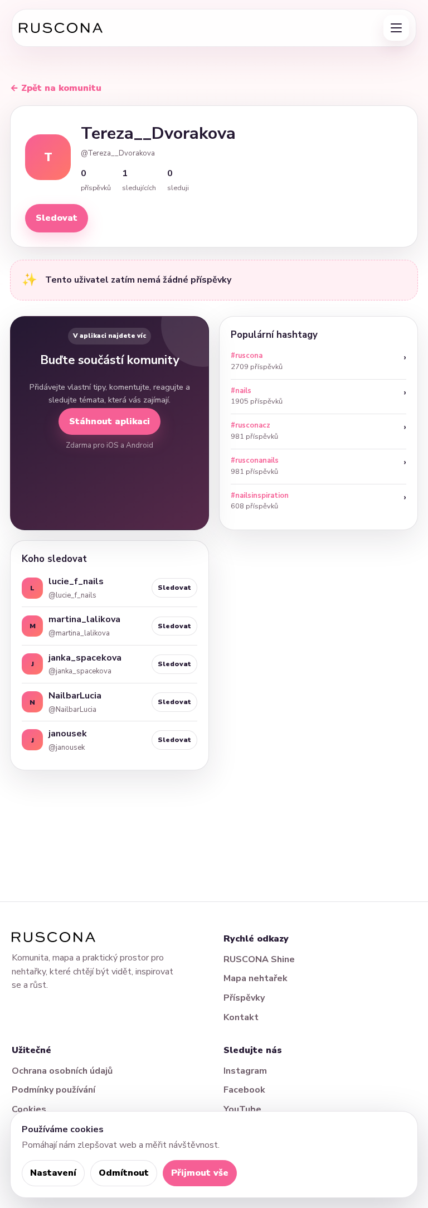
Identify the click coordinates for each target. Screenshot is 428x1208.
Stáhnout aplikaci (109, 421)
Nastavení (53, 1173)
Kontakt (241, 1017)
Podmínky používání (53, 1090)
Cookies (29, 1109)
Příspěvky (244, 998)
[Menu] (396, 28)
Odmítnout (124, 1173)
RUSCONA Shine (259, 959)
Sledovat (56, 218)
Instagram (245, 1071)
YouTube (242, 1109)
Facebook (244, 1090)
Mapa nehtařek (255, 978)
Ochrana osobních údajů (62, 1071)
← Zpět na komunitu (55, 88)
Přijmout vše (199, 1173)
